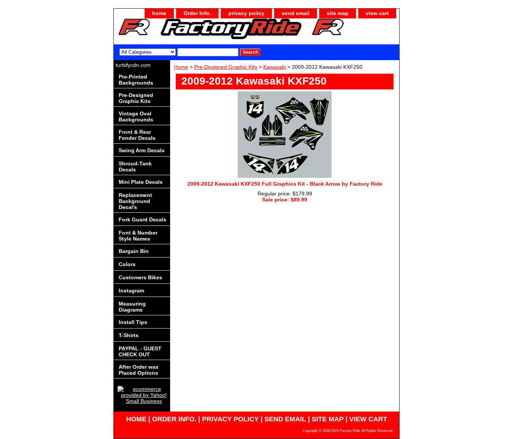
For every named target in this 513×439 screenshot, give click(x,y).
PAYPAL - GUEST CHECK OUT (140, 351)
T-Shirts (129, 335)
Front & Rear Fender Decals (137, 135)
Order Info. (197, 13)
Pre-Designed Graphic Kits (225, 67)
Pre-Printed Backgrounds (136, 80)
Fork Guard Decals (142, 219)
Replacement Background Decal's (135, 201)
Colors (127, 264)
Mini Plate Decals (141, 182)
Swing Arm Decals (141, 150)
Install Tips (133, 322)
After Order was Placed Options (138, 370)
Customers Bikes (140, 277)
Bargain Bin (134, 251)
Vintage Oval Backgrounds (136, 117)
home (159, 13)
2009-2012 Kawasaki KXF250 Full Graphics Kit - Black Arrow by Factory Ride (284, 184)
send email (295, 13)
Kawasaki (274, 67)
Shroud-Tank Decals (135, 166)
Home (181, 67)
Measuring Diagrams (132, 307)
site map (338, 13)
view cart (377, 13)
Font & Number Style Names (138, 236)
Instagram (131, 291)
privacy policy (246, 13)
